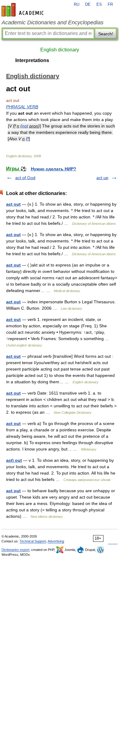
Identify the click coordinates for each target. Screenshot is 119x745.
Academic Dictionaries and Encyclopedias (52, 22)
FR (110, 4)
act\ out (14, 460)
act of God (25, 177)
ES (99, 4)
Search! (105, 33)
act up (102, 177)
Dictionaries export (15, 550)
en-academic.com (23, 9)
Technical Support (33, 541)
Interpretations (32, 60)
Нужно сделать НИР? (53, 168)
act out (13, 204)
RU (76, 4)
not (25, 126)
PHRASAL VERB (22, 106)
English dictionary (59, 49)
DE (88, 4)
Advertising (56, 541)
